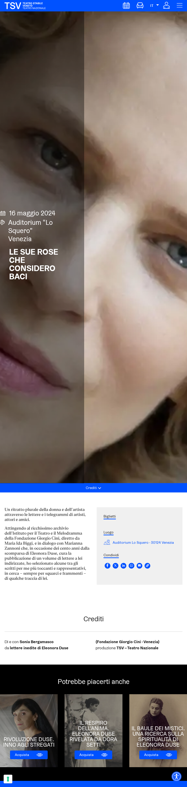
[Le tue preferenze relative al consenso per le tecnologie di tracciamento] (8, 779)
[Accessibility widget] (176, 776)
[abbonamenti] (140, 7)
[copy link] (147, 565)
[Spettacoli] (126, 7)
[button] (166, 7)
